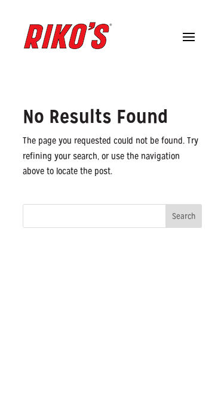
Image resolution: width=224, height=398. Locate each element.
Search (183, 216)
